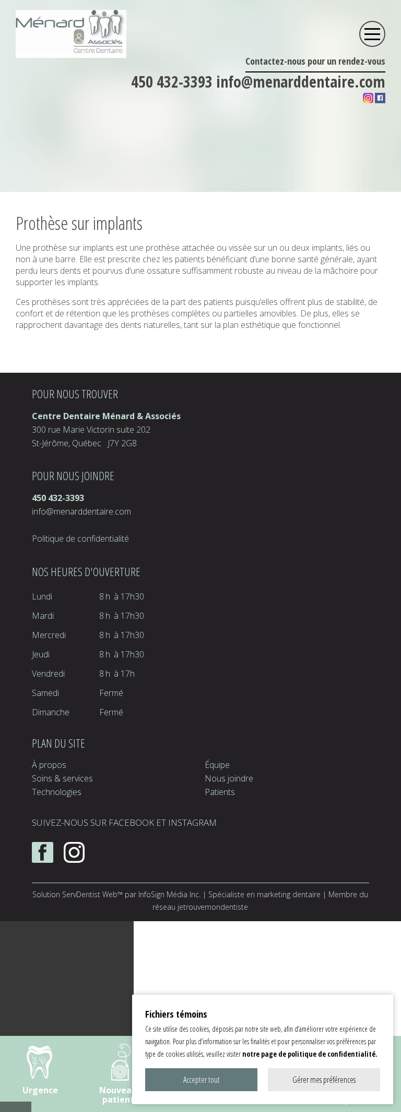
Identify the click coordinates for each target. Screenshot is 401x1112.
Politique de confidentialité (80, 538)
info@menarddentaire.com (300, 81)
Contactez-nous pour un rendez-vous (315, 61)
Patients (220, 792)
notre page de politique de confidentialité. (310, 1054)
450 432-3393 (173, 81)
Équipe (217, 765)
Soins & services (62, 778)
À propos (49, 765)
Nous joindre (229, 778)
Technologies (56, 792)
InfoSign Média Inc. (169, 894)
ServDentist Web (89, 894)
